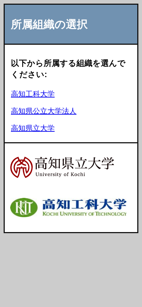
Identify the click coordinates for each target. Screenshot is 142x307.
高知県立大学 (33, 128)
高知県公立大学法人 (43, 111)
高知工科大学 (33, 94)
